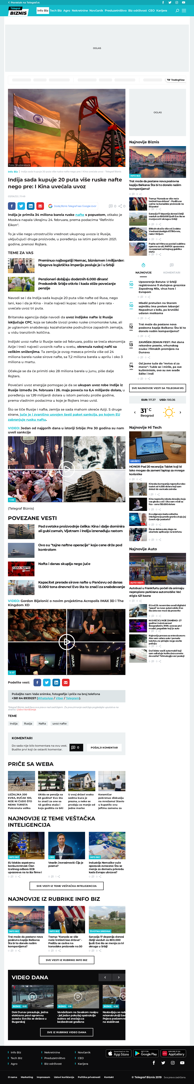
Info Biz (13, 171)
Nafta (42, 723)
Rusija (28, 723)
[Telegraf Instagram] (176, 2)
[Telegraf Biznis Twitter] (169, 2)
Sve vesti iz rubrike (66, 960)
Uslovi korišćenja (26, 709)
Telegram (72, 698)
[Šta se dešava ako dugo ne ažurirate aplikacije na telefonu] (138, 534)
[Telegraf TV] (183, 2)
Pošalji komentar (104, 747)
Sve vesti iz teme (67, 885)
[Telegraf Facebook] (163, 2)
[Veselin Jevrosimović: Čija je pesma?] (66, 845)
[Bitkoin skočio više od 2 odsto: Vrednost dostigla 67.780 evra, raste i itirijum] (138, 234)
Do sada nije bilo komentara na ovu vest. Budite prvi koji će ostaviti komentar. (39, 747)
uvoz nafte (59, 723)
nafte (79, 215)
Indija (13, 723)
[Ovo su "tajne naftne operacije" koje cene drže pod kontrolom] (21, 550)
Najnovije (144, 142)
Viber (59, 698)
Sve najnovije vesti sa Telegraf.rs (158, 388)
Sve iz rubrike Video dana (66, 1032)
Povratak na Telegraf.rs (25, 2)
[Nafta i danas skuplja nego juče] (21, 569)
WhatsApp (45, 698)
